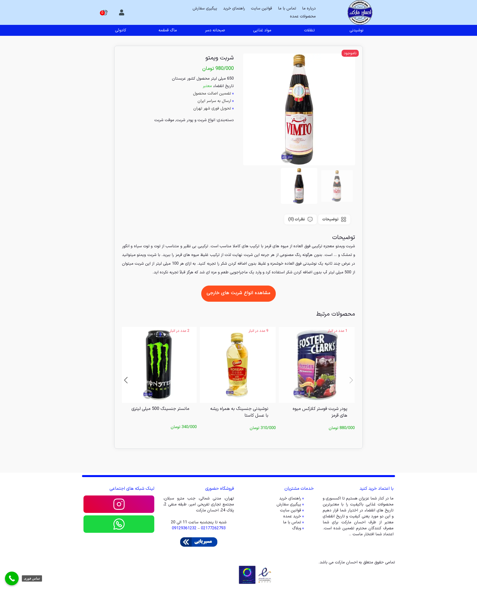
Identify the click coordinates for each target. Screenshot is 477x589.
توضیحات (330, 219)
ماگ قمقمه (168, 30)
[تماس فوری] (12, 578)
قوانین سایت (261, 8)
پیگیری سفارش (205, 8)
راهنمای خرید (234, 8)
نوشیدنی (356, 30)
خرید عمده (292, 516)
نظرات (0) (296, 219)
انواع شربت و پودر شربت (195, 120)
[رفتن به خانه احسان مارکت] (360, 12)
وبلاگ (296, 528)
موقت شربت (164, 120)
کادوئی (120, 30)
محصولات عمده (303, 16)
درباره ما (309, 8)
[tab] (334, 219)
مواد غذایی (262, 30)
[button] (125, 380)
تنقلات (309, 30)
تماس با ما (287, 8)
